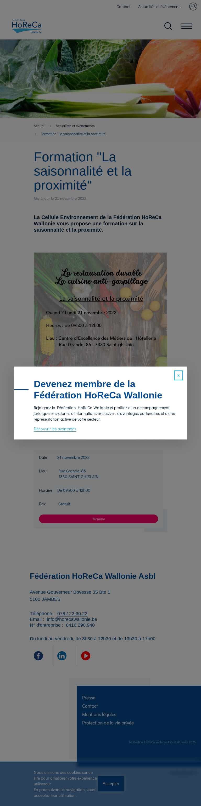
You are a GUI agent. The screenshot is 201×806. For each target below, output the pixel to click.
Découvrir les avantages (55, 428)
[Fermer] (178, 375)
